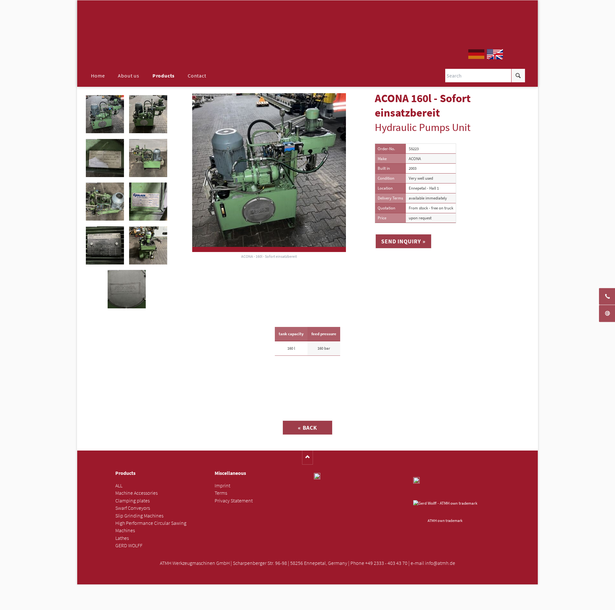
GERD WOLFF (129, 545)
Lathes (122, 538)
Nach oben (307, 457)
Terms (221, 493)
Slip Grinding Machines (139, 516)
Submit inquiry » (308, 603)
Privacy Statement (234, 501)
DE (476, 54)
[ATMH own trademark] (445, 508)
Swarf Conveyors (132, 508)
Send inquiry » (403, 241)
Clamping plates (132, 501)
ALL (118, 486)
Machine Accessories (136, 493)
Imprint (222, 486)
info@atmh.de (440, 563)
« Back (307, 427)
